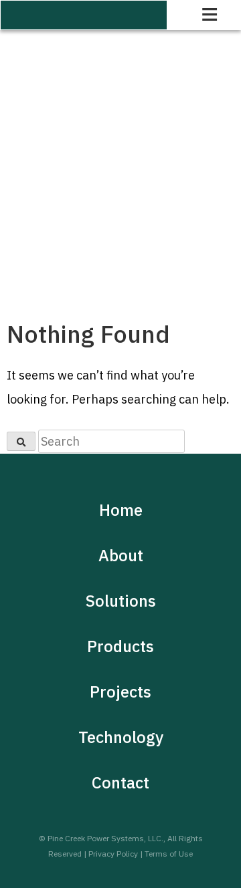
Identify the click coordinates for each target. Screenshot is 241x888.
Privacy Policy (113, 854)
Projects (120, 691)
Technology (120, 737)
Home (121, 510)
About (120, 555)
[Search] (21, 442)
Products (120, 646)
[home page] (83, 15)
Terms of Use (169, 854)
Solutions (121, 600)
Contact (120, 782)
